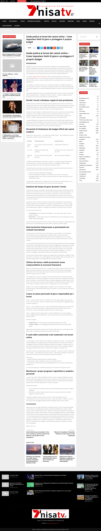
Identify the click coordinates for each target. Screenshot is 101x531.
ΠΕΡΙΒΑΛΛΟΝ (82, 163)
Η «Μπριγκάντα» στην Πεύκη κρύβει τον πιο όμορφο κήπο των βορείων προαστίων (12, 136)
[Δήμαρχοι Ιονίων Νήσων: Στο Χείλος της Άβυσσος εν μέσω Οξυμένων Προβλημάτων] (80, 497)
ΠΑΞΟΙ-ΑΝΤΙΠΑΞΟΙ (7, 25)
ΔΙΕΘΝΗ (81, 133)
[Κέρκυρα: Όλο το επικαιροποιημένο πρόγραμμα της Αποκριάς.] (30, 477)
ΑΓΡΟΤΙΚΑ (81, 124)
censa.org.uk (82, 105)
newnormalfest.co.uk (84, 113)
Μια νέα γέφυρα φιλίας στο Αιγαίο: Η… (38, 1)
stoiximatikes (82, 117)
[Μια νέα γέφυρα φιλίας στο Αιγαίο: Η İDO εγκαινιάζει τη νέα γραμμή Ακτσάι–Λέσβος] (12, 45)
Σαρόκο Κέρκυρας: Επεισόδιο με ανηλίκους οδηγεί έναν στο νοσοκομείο (53, 490)
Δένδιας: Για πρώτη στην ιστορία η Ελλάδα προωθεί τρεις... (93, 56)
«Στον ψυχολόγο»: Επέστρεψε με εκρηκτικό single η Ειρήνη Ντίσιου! (12, 116)
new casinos (82, 111)
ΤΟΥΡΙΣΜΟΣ (82, 178)
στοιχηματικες (82, 174)
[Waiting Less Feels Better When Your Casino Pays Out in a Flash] (5, 484)
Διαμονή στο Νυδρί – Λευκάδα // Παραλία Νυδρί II (83, 85)
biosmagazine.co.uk (84, 98)
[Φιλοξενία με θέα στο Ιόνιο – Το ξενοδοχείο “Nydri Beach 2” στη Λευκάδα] (93, 79)
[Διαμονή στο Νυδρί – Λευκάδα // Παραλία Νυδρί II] (83, 79)
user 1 (5, 57)
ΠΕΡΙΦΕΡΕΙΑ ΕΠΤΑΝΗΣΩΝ (33, 21)
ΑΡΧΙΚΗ (4, 21)
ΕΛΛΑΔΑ (23, 21)
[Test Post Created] (5, 477)
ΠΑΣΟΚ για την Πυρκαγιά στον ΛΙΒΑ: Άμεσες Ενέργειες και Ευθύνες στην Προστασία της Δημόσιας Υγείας (33, 460)
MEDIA (81, 109)
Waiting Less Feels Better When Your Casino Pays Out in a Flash (17, 484)
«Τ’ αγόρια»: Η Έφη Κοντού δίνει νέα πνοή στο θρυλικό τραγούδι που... (12, 95)
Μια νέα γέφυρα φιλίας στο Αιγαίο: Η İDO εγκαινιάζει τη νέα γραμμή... (12, 54)
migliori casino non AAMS (39, 76)
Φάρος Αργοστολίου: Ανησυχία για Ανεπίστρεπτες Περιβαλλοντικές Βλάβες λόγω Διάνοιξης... (93, 71)
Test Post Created (14, 475)
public (80, 115)
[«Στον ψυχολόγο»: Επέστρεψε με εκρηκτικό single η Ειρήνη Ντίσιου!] (12, 107)
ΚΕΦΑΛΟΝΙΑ (71, 21)
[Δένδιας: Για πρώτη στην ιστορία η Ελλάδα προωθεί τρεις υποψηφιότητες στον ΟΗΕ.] (93, 50)
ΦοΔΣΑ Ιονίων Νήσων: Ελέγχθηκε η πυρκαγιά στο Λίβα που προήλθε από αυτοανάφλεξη (67, 459)
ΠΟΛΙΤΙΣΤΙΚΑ (82, 169)
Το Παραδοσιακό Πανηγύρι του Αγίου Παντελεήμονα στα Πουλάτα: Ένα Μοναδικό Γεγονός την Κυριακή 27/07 (91, 487)
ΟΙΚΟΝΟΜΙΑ (82, 159)
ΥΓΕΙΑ (80, 180)
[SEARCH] (96, 36)
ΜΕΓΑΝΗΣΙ (91, 21)
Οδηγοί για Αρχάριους (84, 156)
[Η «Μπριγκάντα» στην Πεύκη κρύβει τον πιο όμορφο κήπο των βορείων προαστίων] (12, 126)
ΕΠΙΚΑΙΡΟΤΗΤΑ (83, 137)
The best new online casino (85, 120)
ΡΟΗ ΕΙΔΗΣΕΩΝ (13, 21)
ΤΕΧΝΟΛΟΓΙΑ (82, 176)
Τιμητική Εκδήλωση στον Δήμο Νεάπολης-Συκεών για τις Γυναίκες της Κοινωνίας (50, 459)
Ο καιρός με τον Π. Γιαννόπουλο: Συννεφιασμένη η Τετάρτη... (83, 56)
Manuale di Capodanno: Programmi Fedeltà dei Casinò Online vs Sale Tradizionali (64, 433)
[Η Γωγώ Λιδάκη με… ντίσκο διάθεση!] (12, 65)
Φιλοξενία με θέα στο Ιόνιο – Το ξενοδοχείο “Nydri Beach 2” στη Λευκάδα (92, 477)
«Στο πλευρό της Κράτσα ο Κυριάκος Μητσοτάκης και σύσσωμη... (83, 69)
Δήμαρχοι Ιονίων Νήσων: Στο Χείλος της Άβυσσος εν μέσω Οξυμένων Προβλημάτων (91, 497)
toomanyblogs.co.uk (84, 122)
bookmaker (82, 100)
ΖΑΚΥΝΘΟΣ (62, 21)
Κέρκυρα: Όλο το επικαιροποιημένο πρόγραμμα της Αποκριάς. (50, 475)
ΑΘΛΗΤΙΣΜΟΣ (82, 126)
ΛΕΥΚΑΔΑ (54, 21)
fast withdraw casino (84, 107)
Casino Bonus (82, 102)
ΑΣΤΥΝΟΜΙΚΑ (82, 128)
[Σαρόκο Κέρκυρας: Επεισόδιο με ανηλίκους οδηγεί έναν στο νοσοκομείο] (30, 492)
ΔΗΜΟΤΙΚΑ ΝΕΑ (83, 130)
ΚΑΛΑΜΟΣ (17, 25)
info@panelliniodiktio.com (53, 523)
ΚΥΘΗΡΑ (85, 21)
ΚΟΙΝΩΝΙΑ (81, 150)
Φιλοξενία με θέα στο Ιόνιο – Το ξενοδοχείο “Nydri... (93, 85)
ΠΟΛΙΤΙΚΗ (81, 167)
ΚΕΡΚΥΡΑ (46, 21)
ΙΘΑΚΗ (78, 21)
